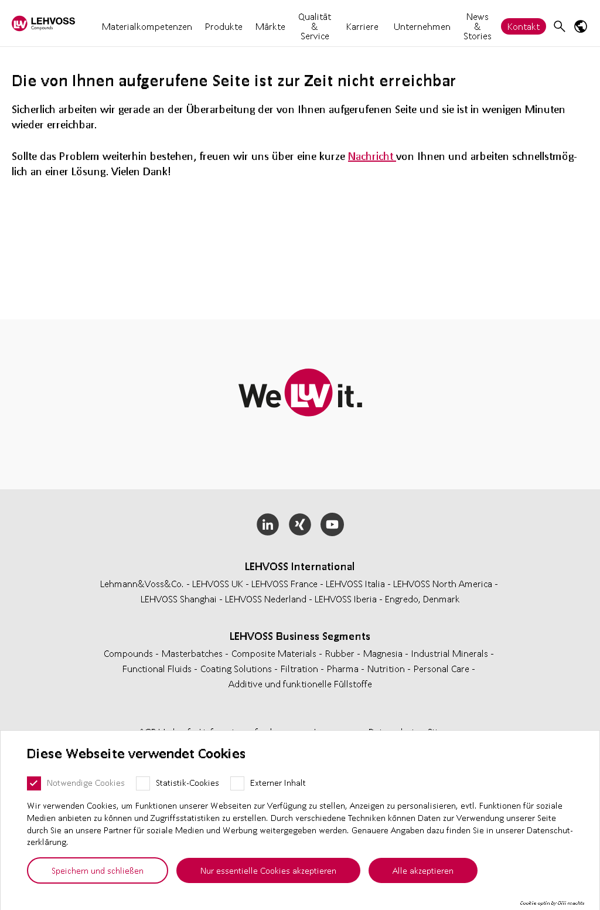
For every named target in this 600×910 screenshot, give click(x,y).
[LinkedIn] (268, 524)
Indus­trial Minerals (450, 653)
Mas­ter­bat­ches (193, 653)
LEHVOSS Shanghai (179, 598)
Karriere (362, 27)
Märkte (270, 26)
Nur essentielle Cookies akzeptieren (268, 870)
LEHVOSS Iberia (346, 598)
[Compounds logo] (43, 23)
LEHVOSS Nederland (265, 598)
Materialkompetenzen (147, 26)
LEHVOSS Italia (355, 583)
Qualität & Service (314, 26)
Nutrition (387, 668)
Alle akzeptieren (423, 870)
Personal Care (443, 668)
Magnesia (384, 653)
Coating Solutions (237, 668)
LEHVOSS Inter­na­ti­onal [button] (300, 566)
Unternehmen (422, 26)
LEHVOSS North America (442, 583)
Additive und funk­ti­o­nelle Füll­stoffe (300, 683)
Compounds (129, 653)
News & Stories (477, 26)
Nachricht (372, 155)
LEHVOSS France (284, 583)
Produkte (224, 26)
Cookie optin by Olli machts (552, 903)
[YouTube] (332, 524)
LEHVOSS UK (217, 583)
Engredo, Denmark (422, 598)
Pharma (344, 668)
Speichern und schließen (98, 870)
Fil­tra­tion (301, 668)
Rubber (341, 653)
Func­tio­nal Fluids (158, 668)
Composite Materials (275, 653)
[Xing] (300, 524)
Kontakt (523, 26)
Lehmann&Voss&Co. (142, 583)
